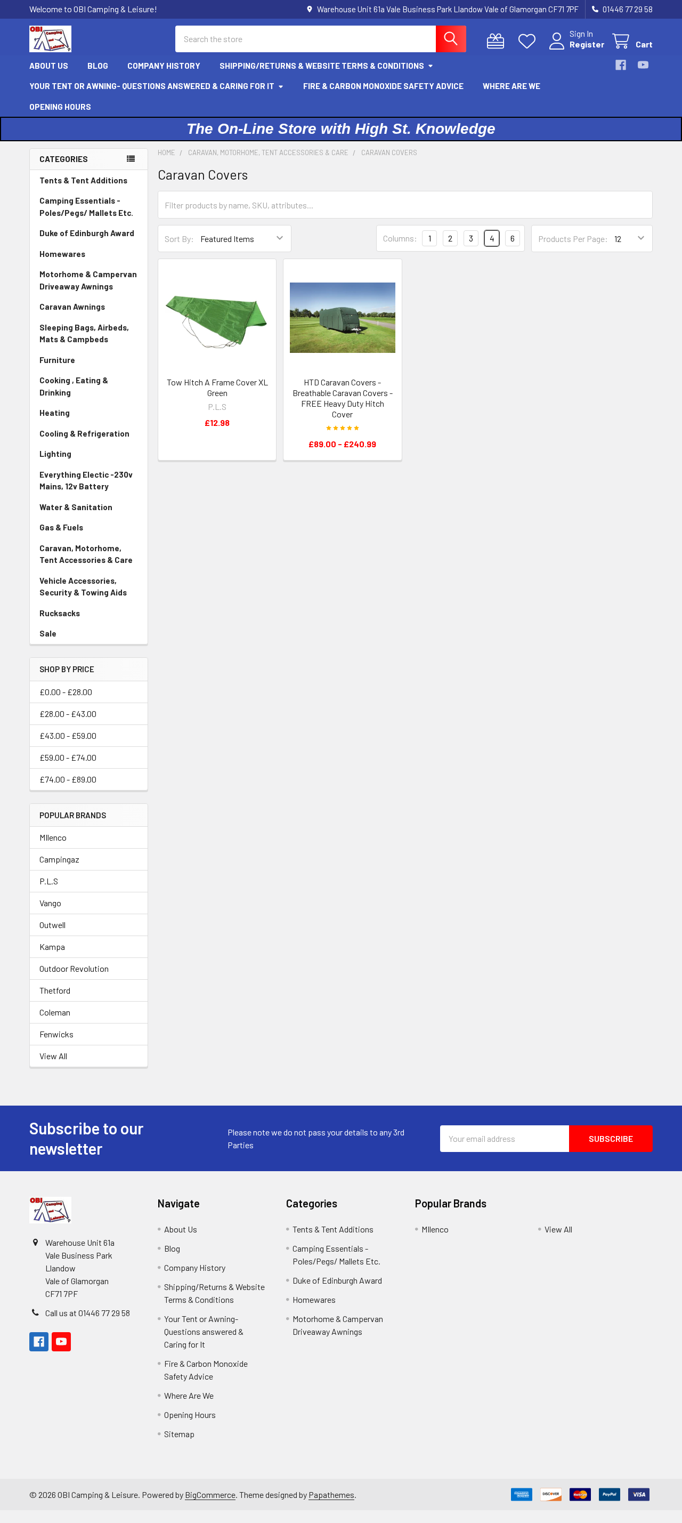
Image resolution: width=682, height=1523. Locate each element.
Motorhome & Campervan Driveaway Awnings (88, 280)
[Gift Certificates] (497, 41)
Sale (47, 633)
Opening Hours (60, 106)
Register (587, 44)
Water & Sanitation (75, 507)
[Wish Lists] (529, 41)
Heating (54, 412)
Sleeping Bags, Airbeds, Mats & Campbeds (84, 333)
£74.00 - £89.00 (67, 779)
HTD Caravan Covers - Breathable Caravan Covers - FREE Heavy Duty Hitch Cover (343, 398)
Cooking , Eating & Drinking (73, 386)
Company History (163, 65)
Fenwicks (56, 1034)
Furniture (57, 360)
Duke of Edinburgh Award (86, 233)
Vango (50, 903)
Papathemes (331, 1494)
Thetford (54, 990)
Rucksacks (59, 613)
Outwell (52, 925)
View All (53, 1056)
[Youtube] (643, 65)
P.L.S (48, 881)
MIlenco (53, 837)
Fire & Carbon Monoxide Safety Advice (383, 86)
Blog (97, 65)
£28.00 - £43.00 (67, 713)
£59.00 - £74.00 (67, 757)
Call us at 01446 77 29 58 (87, 1313)
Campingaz (59, 859)
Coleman (54, 1012)
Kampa (52, 946)
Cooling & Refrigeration (84, 433)
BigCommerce (210, 1494)
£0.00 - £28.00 (65, 692)
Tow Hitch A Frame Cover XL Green (217, 387)
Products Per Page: (573, 238)
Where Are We (511, 86)
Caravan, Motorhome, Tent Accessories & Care (86, 554)
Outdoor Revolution (74, 968)
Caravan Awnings (72, 306)
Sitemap (179, 1434)
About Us (48, 65)
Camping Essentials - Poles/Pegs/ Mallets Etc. (86, 206)
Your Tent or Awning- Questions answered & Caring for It (151, 86)
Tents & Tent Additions (83, 180)
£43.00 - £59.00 (67, 735)
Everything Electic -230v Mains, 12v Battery (86, 480)
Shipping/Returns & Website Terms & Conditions (322, 65)
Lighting (55, 453)
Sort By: (179, 238)
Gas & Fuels (61, 527)
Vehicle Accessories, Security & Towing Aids (83, 587)
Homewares (62, 254)
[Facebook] (620, 65)
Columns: (400, 238)
